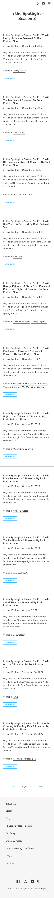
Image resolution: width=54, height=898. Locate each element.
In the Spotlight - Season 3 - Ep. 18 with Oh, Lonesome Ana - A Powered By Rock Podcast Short (26, 162)
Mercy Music (19, 70)
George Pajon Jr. (39, 321)
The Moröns (19, 132)
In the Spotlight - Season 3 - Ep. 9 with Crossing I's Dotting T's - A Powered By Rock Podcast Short (26, 726)
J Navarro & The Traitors (25, 383)
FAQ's (9, 855)
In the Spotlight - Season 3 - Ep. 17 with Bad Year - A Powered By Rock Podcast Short (26, 224)
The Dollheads (20, 572)
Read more (10, 78)
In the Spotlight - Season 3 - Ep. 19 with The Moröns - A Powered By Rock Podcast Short (26, 100)
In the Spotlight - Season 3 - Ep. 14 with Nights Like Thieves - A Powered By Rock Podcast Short (26, 416)
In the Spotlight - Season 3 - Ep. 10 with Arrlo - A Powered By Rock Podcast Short (26, 664)
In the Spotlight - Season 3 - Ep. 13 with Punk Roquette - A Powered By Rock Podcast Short (26, 478)
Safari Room (19, 634)
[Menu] (49, 3)
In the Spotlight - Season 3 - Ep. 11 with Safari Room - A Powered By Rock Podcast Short (26, 602)
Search (9, 810)
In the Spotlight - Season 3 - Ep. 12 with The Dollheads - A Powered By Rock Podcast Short (26, 540)
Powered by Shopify (38, 889)
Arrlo (15, 696)
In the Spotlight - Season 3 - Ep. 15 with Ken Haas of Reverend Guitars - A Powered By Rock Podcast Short (26, 351)
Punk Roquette (20, 510)
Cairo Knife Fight (21, 321)
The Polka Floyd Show (33, 387)
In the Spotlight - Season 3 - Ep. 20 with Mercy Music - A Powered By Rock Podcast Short (26, 38)
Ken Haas (42, 383)
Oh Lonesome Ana (22, 194)
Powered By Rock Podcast (19, 825)
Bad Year (17, 256)
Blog (8, 818)
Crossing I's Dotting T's (24, 758)
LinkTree (10, 863)
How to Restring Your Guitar (20, 848)
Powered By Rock (22, 889)
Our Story (10, 833)
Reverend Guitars (12, 387)
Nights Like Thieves (23, 448)
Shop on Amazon (14, 840)
